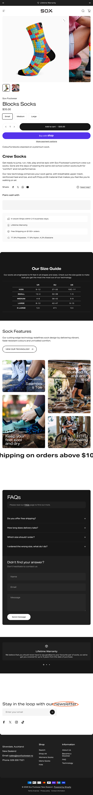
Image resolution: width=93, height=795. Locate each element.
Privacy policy (45, 791)
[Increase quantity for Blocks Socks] (15, 126)
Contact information (58, 791)
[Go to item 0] (6, 88)
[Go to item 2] (15, 88)
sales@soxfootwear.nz (21, 755)
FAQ (64, 759)
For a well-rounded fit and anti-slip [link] (77, 374)
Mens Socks (44, 761)
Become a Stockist (66, 755)
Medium (20, 116)
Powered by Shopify (62, 787)
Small (7, 116)
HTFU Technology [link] (78, 440)
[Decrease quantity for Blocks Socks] (5, 126)
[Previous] (3, 3)
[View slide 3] (49, 664)
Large (34, 116)
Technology (67, 763)
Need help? (85, 187)
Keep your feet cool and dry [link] (15, 440)
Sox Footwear (9, 98)
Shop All (43, 754)
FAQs (26, 505)
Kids (41, 764)
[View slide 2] (46, 664)
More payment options (46, 141)
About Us (66, 750)
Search (42, 750)
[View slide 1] (43, 664)
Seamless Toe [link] (34, 385)
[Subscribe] (52, 712)
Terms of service (33, 791)
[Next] (89, 3)
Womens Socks (46, 757)
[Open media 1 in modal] (64, 20)
